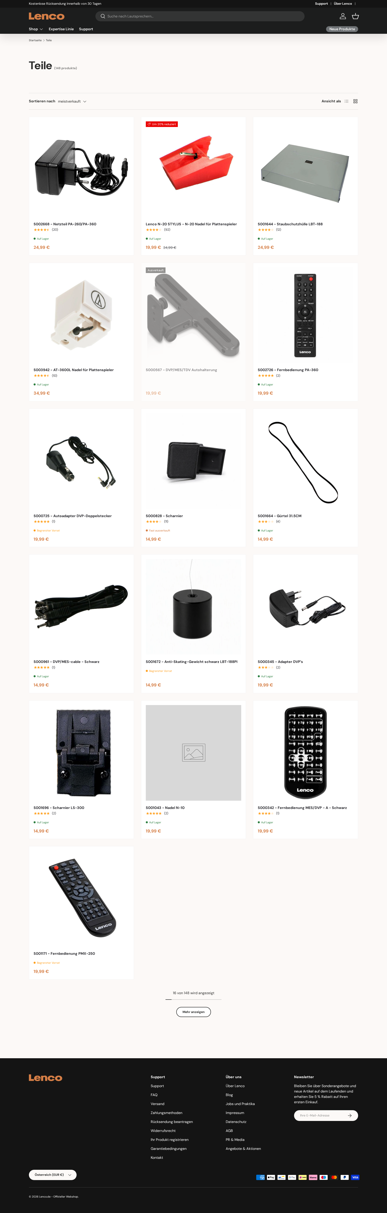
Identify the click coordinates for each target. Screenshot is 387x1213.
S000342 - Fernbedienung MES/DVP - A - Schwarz (302, 807)
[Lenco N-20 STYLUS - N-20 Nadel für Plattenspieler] (193, 169)
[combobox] (200, 16)
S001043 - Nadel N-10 (165, 807)
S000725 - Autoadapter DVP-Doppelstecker (73, 516)
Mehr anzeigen (194, 1012)
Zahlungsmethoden (166, 1112)
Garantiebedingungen (169, 1148)
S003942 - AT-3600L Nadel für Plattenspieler (74, 370)
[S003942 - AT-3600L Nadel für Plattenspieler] (81, 315)
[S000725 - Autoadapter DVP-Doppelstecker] (81, 461)
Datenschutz (236, 1121)
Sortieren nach (42, 101)
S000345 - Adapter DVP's (280, 661)
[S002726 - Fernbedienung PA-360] (305, 315)
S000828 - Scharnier (164, 516)
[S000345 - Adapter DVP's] (305, 607)
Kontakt (157, 1157)
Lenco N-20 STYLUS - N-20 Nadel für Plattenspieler (191, 224)
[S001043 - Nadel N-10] (193, 753)
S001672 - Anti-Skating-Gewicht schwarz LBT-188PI (191, 661)
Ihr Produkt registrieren (170, 1139)
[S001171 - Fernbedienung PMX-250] (81, 898)
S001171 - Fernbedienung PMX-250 (64, 953)
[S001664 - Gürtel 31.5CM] (305, 461)
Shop (33, 29)
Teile (49, 40)
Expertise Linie (61, 29)
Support (321, 4)
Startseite (35, 40)
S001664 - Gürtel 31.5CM (279, 516)
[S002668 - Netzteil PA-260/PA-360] (81, 169)
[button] (355, 16)
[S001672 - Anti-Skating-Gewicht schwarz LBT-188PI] (193, 607)
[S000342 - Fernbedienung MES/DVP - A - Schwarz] (305, 753)
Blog (229, 1095)
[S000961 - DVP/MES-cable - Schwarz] (81, 607)
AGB (229, 1130)
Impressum (235, 1112)
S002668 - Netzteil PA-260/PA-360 (65, 224)
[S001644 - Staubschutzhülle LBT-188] (305, 169)
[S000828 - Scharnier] (193, 461)
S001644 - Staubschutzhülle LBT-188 (290, 224)
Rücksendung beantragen (172, 1121)
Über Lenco (343, 4)
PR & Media (235, 1139)
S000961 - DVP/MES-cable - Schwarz (66, 661)
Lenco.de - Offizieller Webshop (58, 1196)
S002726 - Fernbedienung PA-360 (288, 370)
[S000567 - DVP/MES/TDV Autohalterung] (193, 315)
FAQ (154, 1095)
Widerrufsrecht (163, 1130)
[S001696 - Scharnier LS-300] (81, 753)
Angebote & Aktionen (243, 1148)
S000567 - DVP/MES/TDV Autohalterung (181, 370)
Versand (157, 1103)
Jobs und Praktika (240, 1103)
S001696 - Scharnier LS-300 (59, 807)
